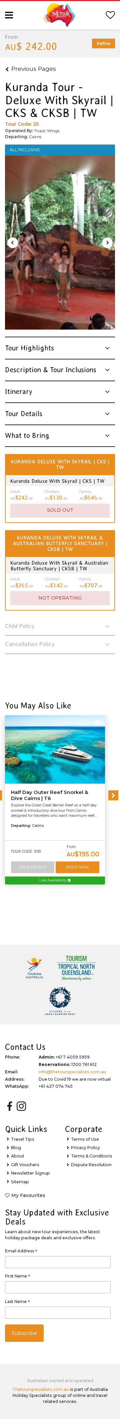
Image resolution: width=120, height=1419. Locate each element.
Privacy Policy (85, 1147)
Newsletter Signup (30, 1173)
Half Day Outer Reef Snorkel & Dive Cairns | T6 (49, 795)
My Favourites (28, 1195)
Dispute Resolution (91, 1164)
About (17, 1155)
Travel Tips (22, 1139)
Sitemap (20, 1181)
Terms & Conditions (91, 1155)
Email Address (21, 1251)
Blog (16, 1147)
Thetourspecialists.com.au (40, 1389)
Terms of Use (85, 1139)
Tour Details (32, 867)
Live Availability (53, 880)
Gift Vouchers (25, 1164)
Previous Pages (33, 68)
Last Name (17, 1302)
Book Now (77, 867)
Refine (103, 43)
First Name (17, 1276)
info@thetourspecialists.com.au (72, 1071)
